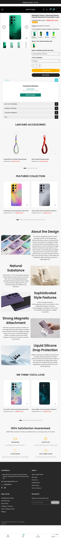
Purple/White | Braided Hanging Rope (15, 159)
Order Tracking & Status (8, 509)
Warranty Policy (5, 501)
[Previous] (4, 27)
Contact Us (35, 480)
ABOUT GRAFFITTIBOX (37, 474)
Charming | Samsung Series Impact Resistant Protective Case (23, 211)
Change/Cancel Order (7, 498)
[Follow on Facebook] (2, 488)
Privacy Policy (35, 485)
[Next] (26, 27)
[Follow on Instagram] (5, 488)
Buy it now (45, 75)
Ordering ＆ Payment (7, 506)
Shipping (34, 26)
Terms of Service (36, 488)
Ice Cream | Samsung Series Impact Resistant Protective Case (23, 409)
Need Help (34, 477)
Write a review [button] (30, 95)
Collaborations (36, 482)
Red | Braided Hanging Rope (40, 159)
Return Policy (4, 503)
